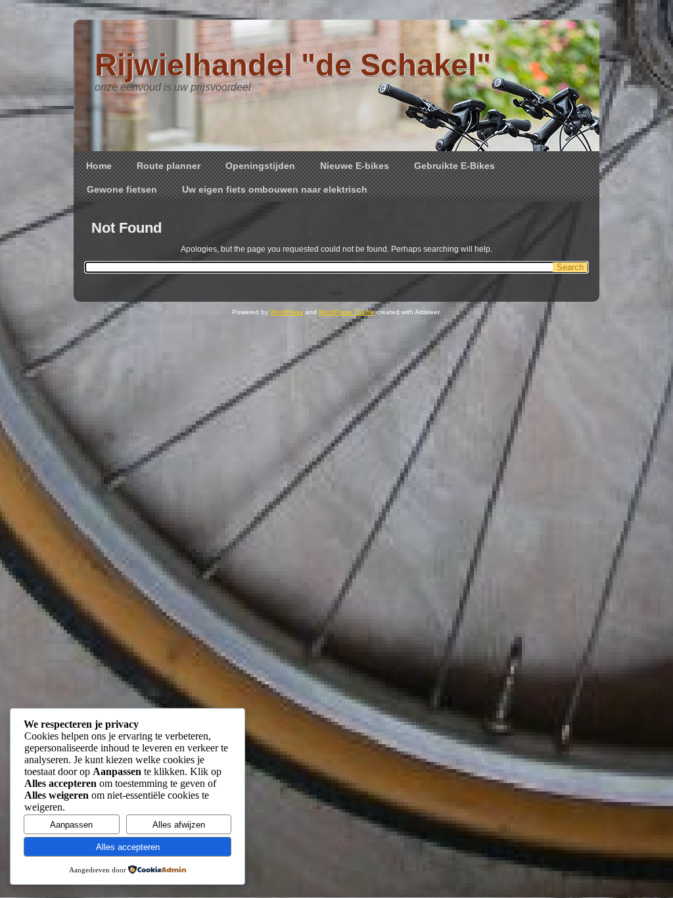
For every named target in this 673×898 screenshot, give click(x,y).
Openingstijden (260, 165)
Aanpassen (71, 825)
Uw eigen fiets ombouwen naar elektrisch (274, 189)
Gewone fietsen (122, 189)
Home (99, 165)
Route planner (168, 165)
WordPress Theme (347, 312)
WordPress (286, 312)
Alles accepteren (128, 847)
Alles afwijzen (178, 825)
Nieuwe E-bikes (354, 165)
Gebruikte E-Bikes (454, 165)
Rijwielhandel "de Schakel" (293, 64)
